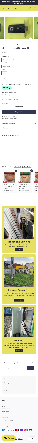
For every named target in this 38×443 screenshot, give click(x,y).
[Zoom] (30, 39)
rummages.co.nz (10, 8)
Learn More (19, 249)
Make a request (19, 300)
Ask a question (6, 128)
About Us (4, 406)
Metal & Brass (7, 66)
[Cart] (30, 8)
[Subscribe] (30, 368)
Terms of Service (6, 408)
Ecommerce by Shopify (16, 439)
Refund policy (5, 411)
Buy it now (19, 112)
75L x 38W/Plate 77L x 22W (11, 60)
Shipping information (8, 123)
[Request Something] (19, 272)
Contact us (19, 350)
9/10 (4, 73)
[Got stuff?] (19, 322)
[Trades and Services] (19, 223)
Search (3, 404)
